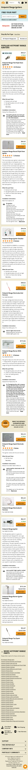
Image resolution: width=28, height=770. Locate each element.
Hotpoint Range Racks (7, 706)
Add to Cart (21, 58)
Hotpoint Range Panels (7, 702)
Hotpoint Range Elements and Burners (11, 678)
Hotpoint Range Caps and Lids (9, 663)
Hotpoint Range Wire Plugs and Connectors (12, 721)
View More (17, 34)
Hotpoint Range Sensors (7, 710)
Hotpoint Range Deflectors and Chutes (11, 669)
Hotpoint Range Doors (7, 671)
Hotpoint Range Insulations (8, 689)
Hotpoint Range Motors (7, 700)
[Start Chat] (25, 766)
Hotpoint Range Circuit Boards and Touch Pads (13, 665)
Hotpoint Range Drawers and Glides (10, 673)
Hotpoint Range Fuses (7, 680)
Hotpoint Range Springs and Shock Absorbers (13, 712)
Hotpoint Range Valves (7, 719)
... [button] (21, 221)
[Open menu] (6, 2)
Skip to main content (14, 32)
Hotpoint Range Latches (7, 693)
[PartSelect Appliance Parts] (3, 2)
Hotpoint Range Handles (7, 684)
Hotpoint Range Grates (7, 682)
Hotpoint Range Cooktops (8, 667)
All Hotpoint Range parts (9, 38)
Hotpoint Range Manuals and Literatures (12, 699)
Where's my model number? (9, 19)
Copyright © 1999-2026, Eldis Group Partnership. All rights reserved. (14, 765)
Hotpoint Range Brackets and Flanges (11, 661)
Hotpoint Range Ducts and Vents (9, 676)
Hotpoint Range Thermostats (8, 715)
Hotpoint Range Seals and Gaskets (10, 708)
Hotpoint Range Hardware (8, 686)
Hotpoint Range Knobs (7, 691)
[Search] (19, 3)
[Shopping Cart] (25, 3)
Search (22, 16)
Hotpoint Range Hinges (7, 687)
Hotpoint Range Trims (7, 717)
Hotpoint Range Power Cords (8, 704)
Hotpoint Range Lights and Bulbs (10, 697)
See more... (8, 106)
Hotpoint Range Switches (8, 713)
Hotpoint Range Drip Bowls (8, 674)
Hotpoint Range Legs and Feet (9, 695)
